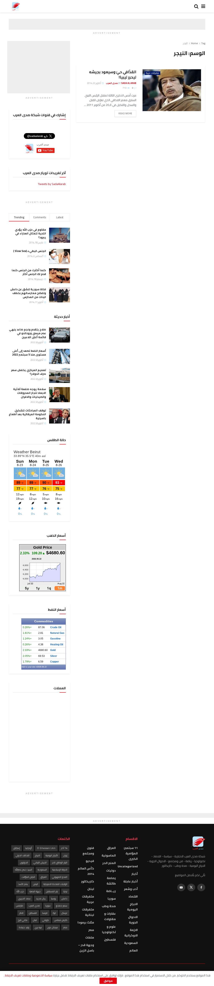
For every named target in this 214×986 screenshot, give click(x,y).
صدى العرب (34, 906)
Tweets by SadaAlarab (52, 184)
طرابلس (19, 906)
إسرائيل (16, 848)
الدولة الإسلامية (59, 870)
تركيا (65, 891)
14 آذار (64, 848)
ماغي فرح (22, 920)
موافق (108, 980)
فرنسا (44, 913)
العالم (133, 950)
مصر (91, 930)
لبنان (90, 889)
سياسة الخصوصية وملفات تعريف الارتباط (28, 975)
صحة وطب (109, 906)
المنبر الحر (109, 863)
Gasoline (55, 638)
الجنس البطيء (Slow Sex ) (29, 250)
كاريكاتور (87, 881)
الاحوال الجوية (133, 919)
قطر (21, 913)
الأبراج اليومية (52, 855)
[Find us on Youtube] (181, 887)
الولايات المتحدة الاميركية (55, 884)
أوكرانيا (28, 848)
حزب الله (20, 891)
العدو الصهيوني (59, 877)
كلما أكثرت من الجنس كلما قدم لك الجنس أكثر (29, 272)
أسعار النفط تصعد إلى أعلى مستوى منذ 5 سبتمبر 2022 (29, 352)
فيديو (90, 861)
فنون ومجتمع (88, 850)
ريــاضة (111, 891)
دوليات (111, 870)
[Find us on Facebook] (201, 887)
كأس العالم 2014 (86, 871)
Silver (53, 656)
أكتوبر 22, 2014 (94, 83)
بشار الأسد (23, 884)
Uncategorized (128, 866)
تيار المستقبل (52, 891)
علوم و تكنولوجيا (109, 929)
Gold (53, 650)
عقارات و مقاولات (110, 916)
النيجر (185, 43)
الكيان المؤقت (28, 877)
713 (125, 88)
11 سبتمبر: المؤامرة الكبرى (130, 853)
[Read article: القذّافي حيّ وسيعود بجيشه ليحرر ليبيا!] (172, 90)
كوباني (45, 920)
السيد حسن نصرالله (23, 870)
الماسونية (109, 855)
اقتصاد (133, 896)
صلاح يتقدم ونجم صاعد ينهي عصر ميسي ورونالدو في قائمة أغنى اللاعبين (27, 333)
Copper (54, 661)
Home (194, 43)
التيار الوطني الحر (59, 862)
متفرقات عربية (152, 73)
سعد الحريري (24, 898)
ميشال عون (52, 927)
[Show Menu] (203, 6)
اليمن (35, 884)
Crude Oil (55, 627)
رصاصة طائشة (111, 880)
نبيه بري (38, 927)
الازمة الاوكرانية (131, 932)
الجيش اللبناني (40, 862)
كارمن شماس (60, 920)
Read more (123, 113)
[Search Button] (196, 6)
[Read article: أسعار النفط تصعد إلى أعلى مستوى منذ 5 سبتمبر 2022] (59, 356)
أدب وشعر (131, 889)
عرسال (64, 913)
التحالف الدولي (22, 855)
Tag (203, 43)
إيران (65, 855)
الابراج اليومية (132, 906)
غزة (54, 913)
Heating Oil (56, 644)
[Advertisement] (38, 67)
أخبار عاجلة (130, 881)
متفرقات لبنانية (88, 912)
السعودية (131, 943)
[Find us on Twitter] (191, 887)
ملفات (89, 937)
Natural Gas (57, 633)
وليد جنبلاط (24, 927)
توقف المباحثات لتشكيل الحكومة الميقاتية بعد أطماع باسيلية (27, 414)
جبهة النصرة (35, 891)
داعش (64, 898)
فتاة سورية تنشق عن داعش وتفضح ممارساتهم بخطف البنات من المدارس (28, 293)
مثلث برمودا (86, 922)
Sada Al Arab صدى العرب (121, 83)
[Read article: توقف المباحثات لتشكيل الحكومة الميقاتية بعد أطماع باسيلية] (59, 416)
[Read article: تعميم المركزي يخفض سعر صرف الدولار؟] (59, 375)
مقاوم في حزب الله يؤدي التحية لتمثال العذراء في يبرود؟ (30, 233)
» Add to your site (29, 667)
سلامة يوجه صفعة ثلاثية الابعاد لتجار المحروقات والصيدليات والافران (29, 392)
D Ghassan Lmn (46, 848)
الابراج (37, 855)
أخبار (134, 874)
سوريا (112, 898)
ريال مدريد (41, 898)
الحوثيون (24, 862)
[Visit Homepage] (15, 6)
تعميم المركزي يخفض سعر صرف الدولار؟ (28, 371)
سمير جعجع (61, 906)
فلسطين (110, 939)
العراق (111, 848)
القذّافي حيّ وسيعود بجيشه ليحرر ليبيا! (112, 74)
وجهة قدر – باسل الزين (86, 947)
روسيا (53, 898)
